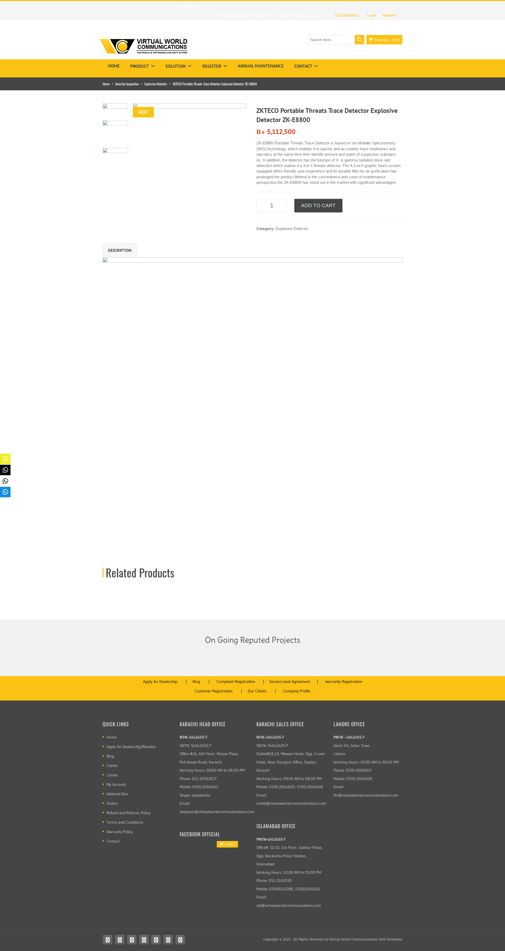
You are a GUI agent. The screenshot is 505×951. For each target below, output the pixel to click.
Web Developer (390, 939)
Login (371, 15)
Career (112, 774)
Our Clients (257, 690)
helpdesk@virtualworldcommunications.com (217, 811)
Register (390, 15)
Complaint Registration (235, 681)
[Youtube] (132, 939)
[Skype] (156, 939)
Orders (112, 803)
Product (139, 66)
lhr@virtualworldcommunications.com (366, 795)
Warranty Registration (343, 681)
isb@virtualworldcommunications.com (288, 905)
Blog (196, 681)
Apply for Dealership (160, 681)
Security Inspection (127, 83)
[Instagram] (144, 939)
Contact (303, 66)
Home (114, 66)
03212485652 (346, 15)
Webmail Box (117, 793)
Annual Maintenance (261, 66)
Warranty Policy (120, 831)
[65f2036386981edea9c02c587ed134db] (115, 160)
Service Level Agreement (289, 681)
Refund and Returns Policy (128, 812)
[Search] (359, 39)
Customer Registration (214, 690)
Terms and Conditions (125, 822)
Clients (112, 765)
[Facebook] (107, 939)
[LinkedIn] (168, 939)
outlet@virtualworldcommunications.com (291, 803)
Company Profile (296, 690)
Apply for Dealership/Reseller (131, 746)
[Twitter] (119, 939)
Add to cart (318, 205)
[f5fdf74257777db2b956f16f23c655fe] (189, 135)
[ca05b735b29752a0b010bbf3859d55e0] (115, 132)
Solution (175, 66)
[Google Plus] (180, 939)
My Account (116, 784)
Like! (229, 844)
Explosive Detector (155, 83)
